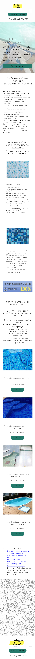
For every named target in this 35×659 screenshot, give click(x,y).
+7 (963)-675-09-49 (18, 655)
